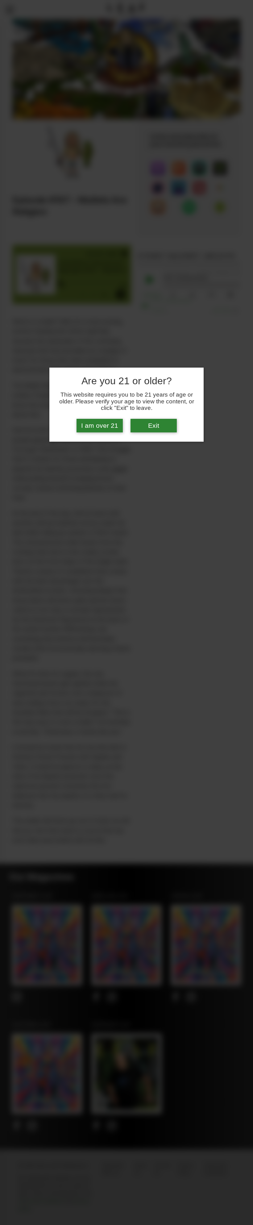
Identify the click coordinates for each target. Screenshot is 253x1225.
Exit (153, 425)
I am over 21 (99, 425)
